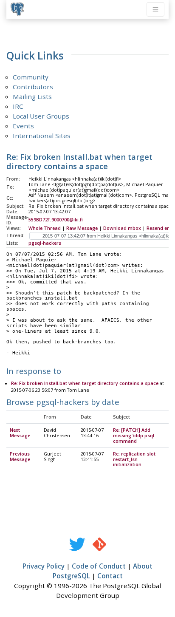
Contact (110, 576)
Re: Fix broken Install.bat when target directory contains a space (84, 383)
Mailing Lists (32, 96)
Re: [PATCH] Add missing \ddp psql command (133, 435)
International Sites (42, 135)
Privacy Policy (44, 566)
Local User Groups (41, 116)
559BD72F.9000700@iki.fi (55, 220)
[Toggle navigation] (155, 9)
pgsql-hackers (44, 243)
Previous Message (20, 456)
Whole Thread (44, 228)
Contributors (33, 86)
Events (23, 126)
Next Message (20, 433)
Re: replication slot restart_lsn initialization (134, 459)
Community (30, 77)
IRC (18, 106)
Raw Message (82, 228)
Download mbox (122, 228)
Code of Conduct (99, 566)
